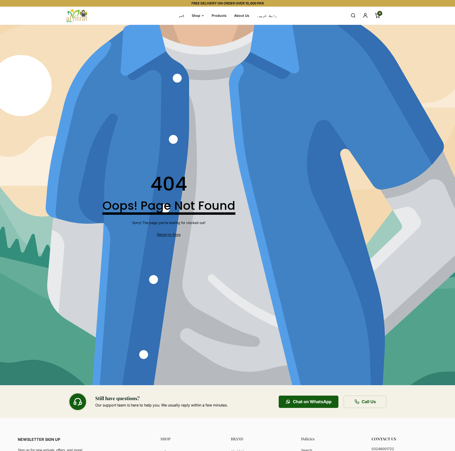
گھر (181, 15)
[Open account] (365, 15)
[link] (169, 234)
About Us (241, 15)
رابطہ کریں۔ (267, 15)
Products (219, 15)
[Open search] (353, 15)
